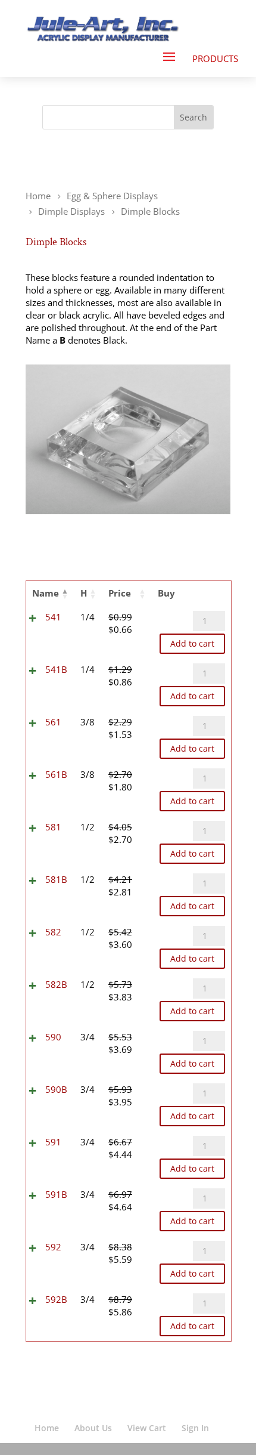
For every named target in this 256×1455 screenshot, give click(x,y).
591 (53, 1142)
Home (47, 1428)
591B (56, 1194)
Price (119, 593)
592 (53, 1247)
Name (45, 593)
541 (53, 617)
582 (53, 932)
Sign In (195, 1428)
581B (56, 879)
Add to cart (192, 643)
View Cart (146, 1428)
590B (56, 1089)
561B (56, 774)
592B (56, 1299)
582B (56, 984)
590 (53, 1037)
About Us (93, 1428)
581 (53, 827)
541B (56, 669)
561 (53, 722)
